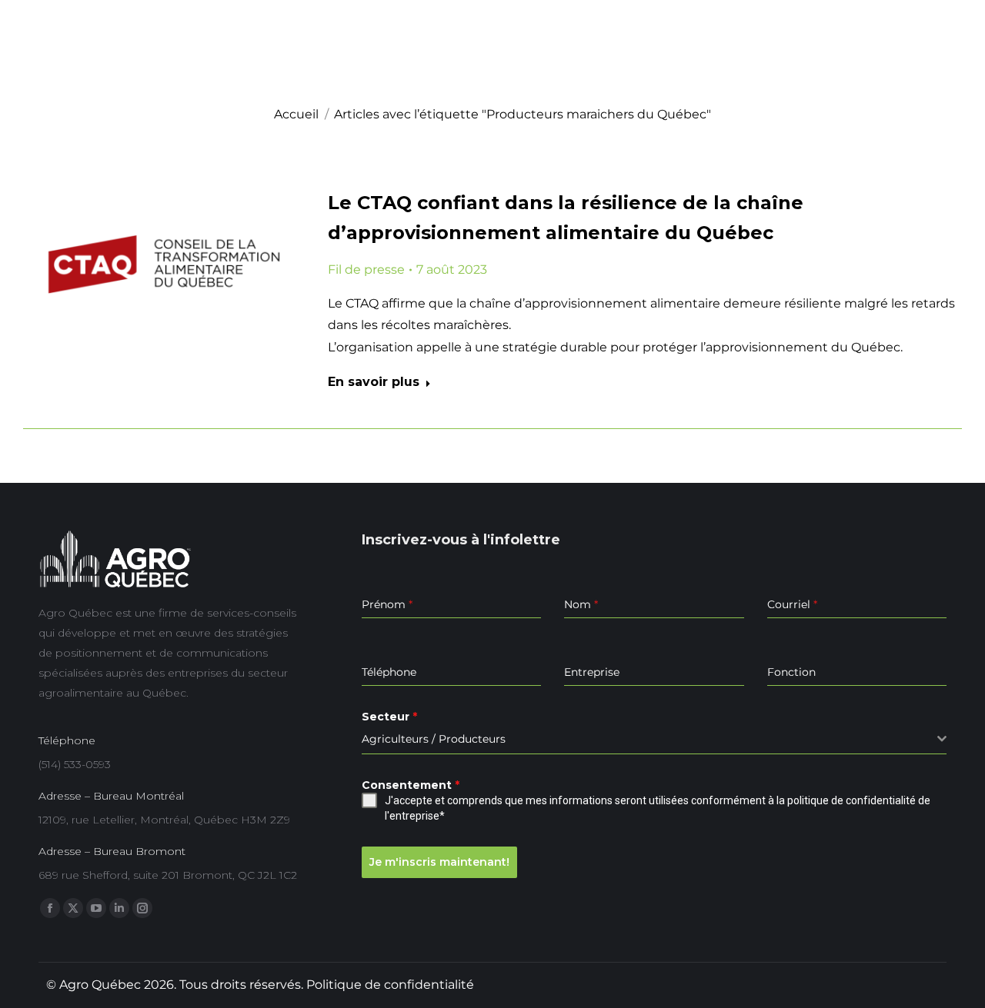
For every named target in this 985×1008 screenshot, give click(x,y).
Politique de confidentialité (390, 984)
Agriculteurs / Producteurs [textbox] (434, 739)
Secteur (389, 717)
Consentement (410, 785)
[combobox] (654, 739)
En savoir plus (373, 381)
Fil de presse (366, 269)
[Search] (946, 69)
